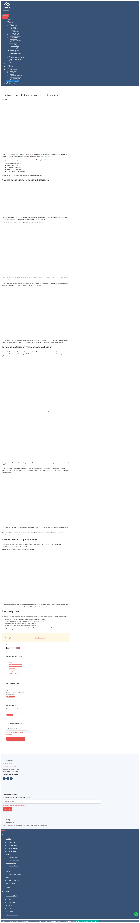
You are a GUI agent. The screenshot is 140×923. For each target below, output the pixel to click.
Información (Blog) (12, 71)
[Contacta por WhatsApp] (136, 914)
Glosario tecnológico (15, 80)
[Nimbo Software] (3, 14)
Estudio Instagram (40, 638)
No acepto (85, 921)
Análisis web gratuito (12, 83)
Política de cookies (94, 921)
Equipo (9, 65)
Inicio (9, 19)
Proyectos (9, 68)
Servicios (9, 24)
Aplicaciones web (14, 33)
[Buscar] (18, 648)
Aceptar (78, 921)
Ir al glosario (9, 715)
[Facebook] (4, 778)
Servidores (12, 670)
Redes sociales (13, 39)
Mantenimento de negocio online (15, 61)
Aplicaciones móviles (15, 36)
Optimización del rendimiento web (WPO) (14, 49)
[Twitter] (7, 778)
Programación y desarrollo (15, 664)
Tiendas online (13, 30)
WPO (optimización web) (15, 674)
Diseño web (13, 27)
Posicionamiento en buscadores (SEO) (14, 43)
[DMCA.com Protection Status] (14, 791)
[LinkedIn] (11, 778)
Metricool (31, 154)
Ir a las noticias (10, 696)
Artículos (12, 74)
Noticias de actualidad (15, 77)
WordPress (12, 672)
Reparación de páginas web (14, 55)
